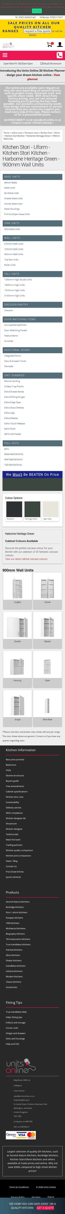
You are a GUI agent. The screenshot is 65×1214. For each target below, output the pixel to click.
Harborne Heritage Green (38, 135)
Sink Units (12, 223)
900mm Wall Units (13, 254)
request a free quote (37, 31)
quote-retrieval (13, 876)
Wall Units (12, 238)
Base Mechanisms (13, 454)
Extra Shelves (11, 418)
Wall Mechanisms (13, 459)
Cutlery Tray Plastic (14, 386)
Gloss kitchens (13, 955)
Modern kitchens (14, 976)
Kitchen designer (14, 828)
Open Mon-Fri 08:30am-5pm (18, 63)
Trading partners (14, 844)
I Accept (36, 10)
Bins (6, 449)
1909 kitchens (12, 923)
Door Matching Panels (15, 330)
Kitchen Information (21, 750)
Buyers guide (12, 780)
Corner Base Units (13, 203)
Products (12, 892)
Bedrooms (11, 764)
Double (17, 641)
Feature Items (11, 335)
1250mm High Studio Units (18, 279)
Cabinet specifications (17, 791)
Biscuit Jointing (12, 381)
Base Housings (12, 208)
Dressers (8, 310)
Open (47, 680)
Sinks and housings (15, 1038)
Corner (47, 602)
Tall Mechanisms (13, 464)
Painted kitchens (14, 949)
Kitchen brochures (15, 775)
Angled (17, 602)
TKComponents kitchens (18, 939)
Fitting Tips (14, 1002)
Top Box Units (11, 259)
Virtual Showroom (51, 63)
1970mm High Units (14, 290)
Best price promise (15, 759)
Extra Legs (9, 412)
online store (17, 132)
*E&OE (51, 1197)
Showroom (11, 823)
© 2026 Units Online (46, 1187)
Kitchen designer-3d (16, 818)
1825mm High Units (14, 285)
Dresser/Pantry (16, 304)
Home (6, 132)
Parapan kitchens (14, 917)
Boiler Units (10, 265)
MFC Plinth (10, 428)
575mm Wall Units (13, 243)
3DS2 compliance (14, 812)
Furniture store (31, 132)
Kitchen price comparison (18, 855)
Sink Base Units (12, 229)
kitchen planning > (43, 122)
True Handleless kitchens (18, 944)
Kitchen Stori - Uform (50, 132)
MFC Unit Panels (12, 434)
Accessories (11, 987)
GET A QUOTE (45, 1208)
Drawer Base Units (13, 198)
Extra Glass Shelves (14, 407)
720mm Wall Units (13, 249)
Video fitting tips (14, 1017)
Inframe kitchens (14, 971)
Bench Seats (10, 182)
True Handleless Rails (16, 1011)
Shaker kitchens (14, 960)
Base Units (12, 176)
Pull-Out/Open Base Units (17, 214)
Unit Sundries (14, 375)
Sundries (8, 341)
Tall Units (12, 274)
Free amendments (15, 786)
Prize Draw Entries (15, 871)
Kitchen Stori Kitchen (14, 135)
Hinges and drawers (16, 1033)
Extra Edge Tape (12, 402)
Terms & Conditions (19, 1187)
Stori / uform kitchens (16, 912)
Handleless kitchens (16, 965)
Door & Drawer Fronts (15, 361)
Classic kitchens (13, 981)
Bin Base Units (11, 193)
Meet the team (13, 839)
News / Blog (12, 860)
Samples (8, 366)
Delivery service (13, 807)
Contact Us (11, 866)
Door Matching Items (20, 319)
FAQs (8, 770)
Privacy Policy (17, 1197)
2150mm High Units (14, 295)
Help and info (12, 1043)
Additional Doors (17, 350)
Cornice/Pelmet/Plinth (15, 325)
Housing (17, 680)
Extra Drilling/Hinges (14, 397)
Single (17, 719)
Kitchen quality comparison (19, 850)
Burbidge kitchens (15, 907)
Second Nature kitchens (18, 901)
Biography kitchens (15, 933)
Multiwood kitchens (16, 928)
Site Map (36, 1197)
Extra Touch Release (14, 423)
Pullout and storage (15, 1022)
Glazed (47, 641)
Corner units (12, 1027)
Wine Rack (47, 719)
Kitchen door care (14, 796)
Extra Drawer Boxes (14, 391)
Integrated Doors (12, 355)
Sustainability (12, 802)
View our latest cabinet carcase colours (26, 559)
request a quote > (23, 122)
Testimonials (12, 834)
